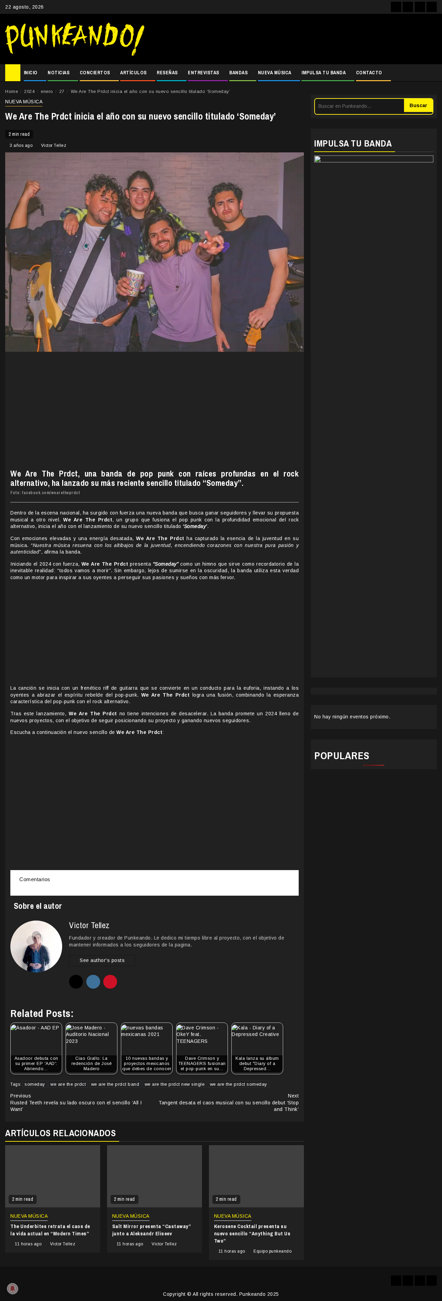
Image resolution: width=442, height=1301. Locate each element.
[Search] (431, 72)
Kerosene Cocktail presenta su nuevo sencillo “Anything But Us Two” (252, 1233)
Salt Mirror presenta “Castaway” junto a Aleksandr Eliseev (151, 1230)
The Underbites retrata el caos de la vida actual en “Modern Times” (50, 1230)
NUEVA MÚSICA (274, 72)
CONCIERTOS (95, 72)
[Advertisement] (294, 39)
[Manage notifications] (12, 1288)
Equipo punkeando (272, 1251)
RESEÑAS (167, 72)
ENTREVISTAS (203, 72)
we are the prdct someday (238, 1084)
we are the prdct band (115, 1084)
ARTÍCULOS (133, 72)
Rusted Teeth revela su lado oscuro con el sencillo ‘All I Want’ (76, 1102)
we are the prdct (68, 1084)
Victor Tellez (54, 145)
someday (35, 1084)
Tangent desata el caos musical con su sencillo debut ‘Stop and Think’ (228, 1102)
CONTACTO (369, 72)
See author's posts (102, 960)
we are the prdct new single (175, 1084)
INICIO (31, 72)
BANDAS (238, 72)
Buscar (418, 105)
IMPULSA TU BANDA (323, 72)
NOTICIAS (58, 72)
